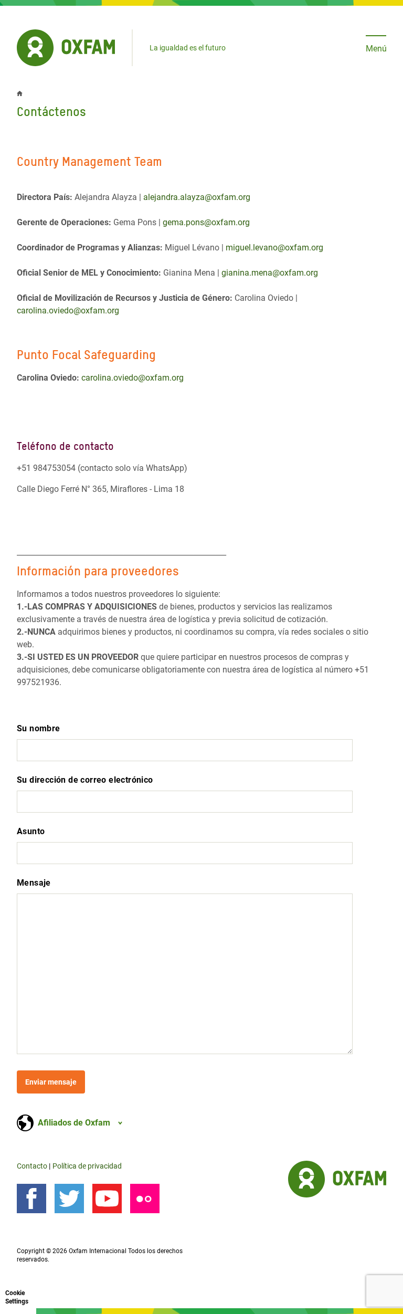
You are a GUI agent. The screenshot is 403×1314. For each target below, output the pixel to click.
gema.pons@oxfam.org (206, 222)
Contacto (32, 1166)
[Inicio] (66, 47)
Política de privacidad (87, 1166)
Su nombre (38, 728)
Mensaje (34, 883)
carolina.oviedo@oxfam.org (68, 311)
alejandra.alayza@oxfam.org (196, 197)
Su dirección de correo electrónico (85, 780)
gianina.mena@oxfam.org (269, 273)
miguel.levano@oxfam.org (274, 248)
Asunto (31, 831)
